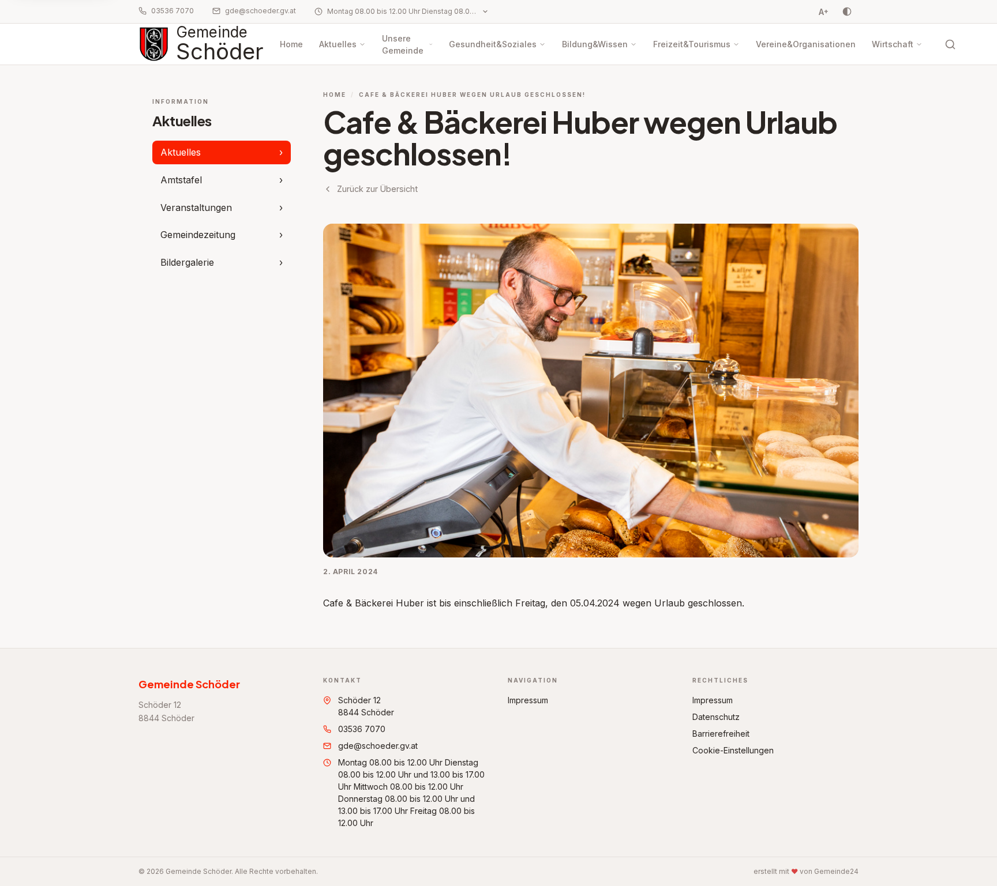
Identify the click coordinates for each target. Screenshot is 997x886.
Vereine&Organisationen (806, 44)
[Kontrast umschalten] (847, 11)
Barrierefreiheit (720, 733)
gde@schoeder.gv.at (260, 10)
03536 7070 (172, 10)
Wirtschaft (892, 44)
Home (291, 44)
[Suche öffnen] (950, 44)
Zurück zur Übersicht (377, 189)
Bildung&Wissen (595, 44)
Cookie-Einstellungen (733, 750)
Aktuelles (338, 44)
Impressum (528, 700)
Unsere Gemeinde (402, 44)
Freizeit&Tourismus (691, 44)
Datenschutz (716, 717)
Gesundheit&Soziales (493, 44)
